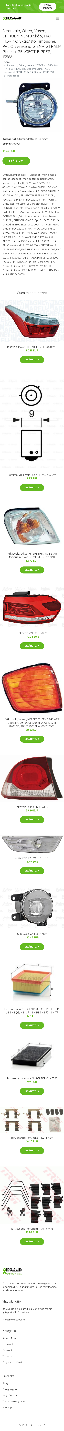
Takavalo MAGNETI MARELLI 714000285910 (32, 347)
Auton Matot (9, 1338)
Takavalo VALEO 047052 (32, 633)
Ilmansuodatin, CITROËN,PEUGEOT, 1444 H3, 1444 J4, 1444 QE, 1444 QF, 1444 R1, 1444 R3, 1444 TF (32, 1010)
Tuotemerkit (9, 1356)
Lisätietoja (16, 160)
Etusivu (6, 61)
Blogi (5, 1383)
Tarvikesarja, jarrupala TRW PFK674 (32, 1137)
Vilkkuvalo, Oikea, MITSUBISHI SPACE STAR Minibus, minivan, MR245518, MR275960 (32, 555)
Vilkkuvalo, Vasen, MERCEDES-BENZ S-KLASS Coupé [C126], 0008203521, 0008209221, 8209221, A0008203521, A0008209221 (32, 723)
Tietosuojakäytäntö (13, 1401)
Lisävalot (7, 1344)
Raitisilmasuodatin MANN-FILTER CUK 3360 (32, 1078)
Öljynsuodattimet (27, 138)
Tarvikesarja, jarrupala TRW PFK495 (32, 1228)
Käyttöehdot (9, 1395)
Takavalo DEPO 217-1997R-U (32, 807)
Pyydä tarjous (47, 6)
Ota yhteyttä (9, 1389)
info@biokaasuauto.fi (14, 1319)
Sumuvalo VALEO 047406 (32, 933)
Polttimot (43, 138)
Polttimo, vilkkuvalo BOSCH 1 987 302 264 (32, 474)
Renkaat (7, 1350)
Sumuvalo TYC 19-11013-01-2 (32, 858)
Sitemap (7, 1407)
